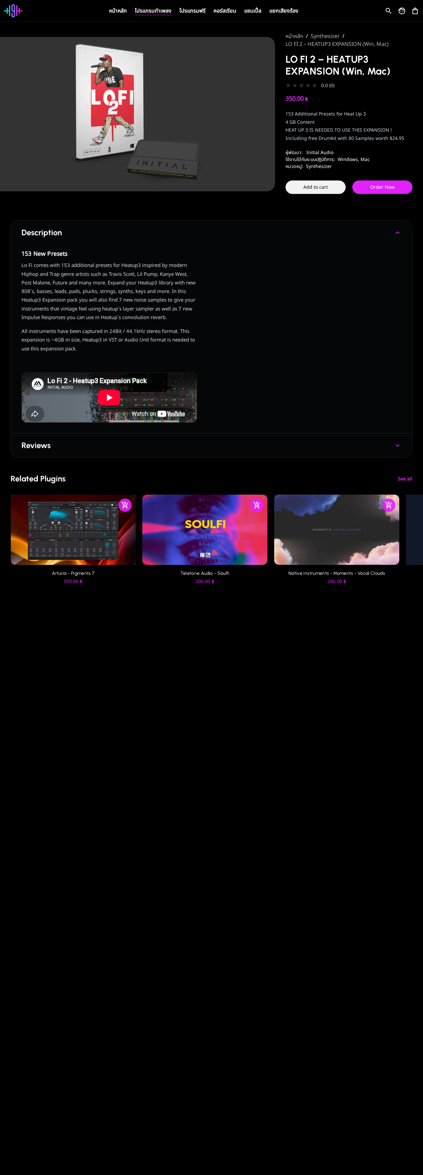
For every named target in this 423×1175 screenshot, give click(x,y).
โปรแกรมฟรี (192, 11)
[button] (349, 85)
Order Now (382, 187)
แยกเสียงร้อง (283, 11)
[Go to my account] (402, 11)
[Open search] (389, 11)
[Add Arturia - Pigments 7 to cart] (125, 505)
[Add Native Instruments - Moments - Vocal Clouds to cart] (388, 505)
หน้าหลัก (118, 11)
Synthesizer (325, 36)
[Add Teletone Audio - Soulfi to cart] (257, 505)
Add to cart (315, 187)
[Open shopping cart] (415, 9)
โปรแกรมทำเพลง (153, 11)
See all (405, 478)
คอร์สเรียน (224, 11)
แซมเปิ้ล (252, 11)
